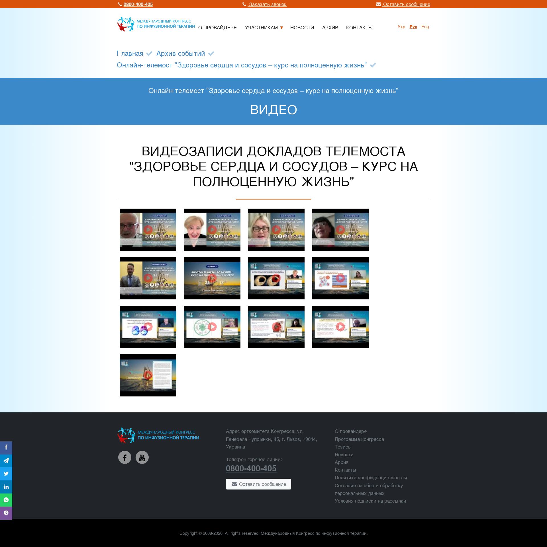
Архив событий (180, 53)
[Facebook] (124, 457)
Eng (425, 26)
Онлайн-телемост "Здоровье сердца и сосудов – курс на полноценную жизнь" (242, 64)
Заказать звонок (267, 3)
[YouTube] (142, 457)
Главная (130, 53)
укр (401, 26)
